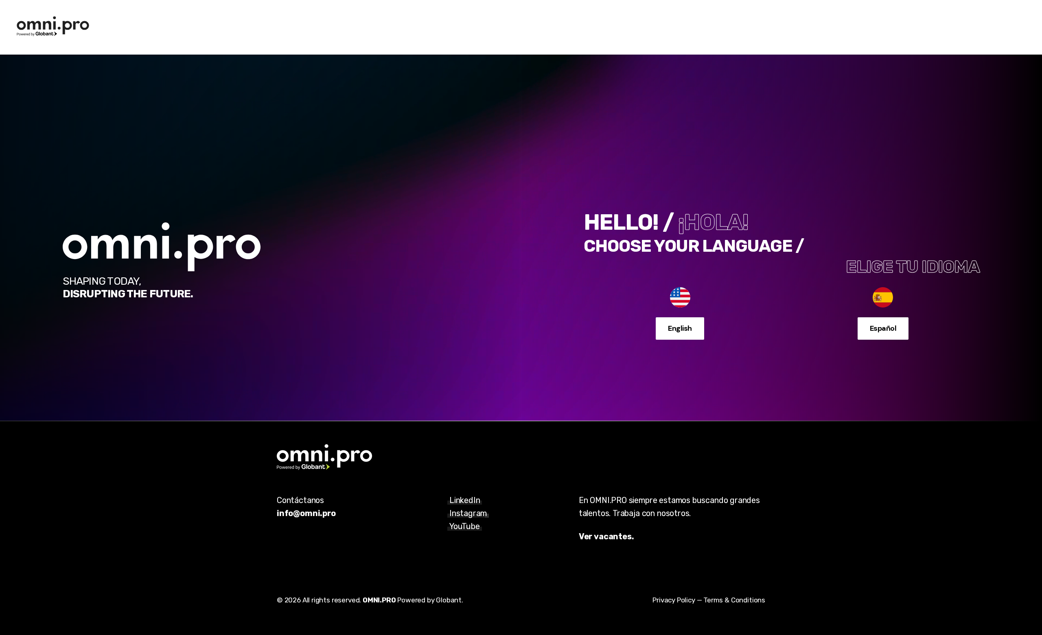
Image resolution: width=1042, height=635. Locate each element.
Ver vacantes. (606, 536)
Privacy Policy (673, 600)
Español (883, 328)
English (680, 328)
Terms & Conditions (734, 600)
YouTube (464, 526)
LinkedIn (464, 500)
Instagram (468, 513)
